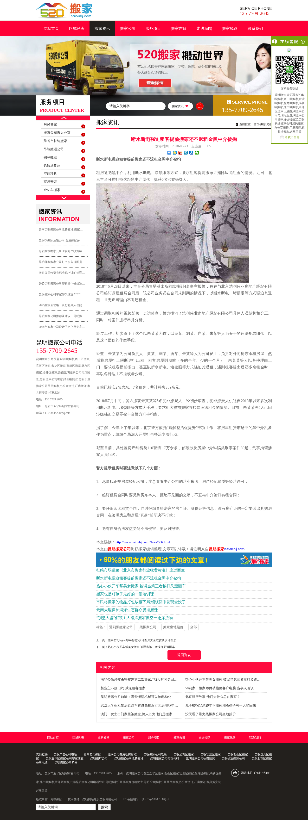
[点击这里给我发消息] (289, 51)
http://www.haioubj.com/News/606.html (143, 542)
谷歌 (266, 773)
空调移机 (50, 173)
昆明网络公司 (108, 799)
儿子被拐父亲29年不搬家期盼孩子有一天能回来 (220, 705)
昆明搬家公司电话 (155, 754)
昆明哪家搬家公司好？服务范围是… (62, 262)
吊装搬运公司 (54, 149)
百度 (258, 773)
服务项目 (153, 28)
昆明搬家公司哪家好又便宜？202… (61, 294)
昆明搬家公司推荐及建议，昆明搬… (62, 316)
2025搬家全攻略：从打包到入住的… (62, 305)
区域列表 (76, 28)
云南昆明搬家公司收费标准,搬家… (61, 229)
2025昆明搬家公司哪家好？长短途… (62, 283)
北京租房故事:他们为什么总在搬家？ (212, 697)
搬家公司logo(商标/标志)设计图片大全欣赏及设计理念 (142, 640)
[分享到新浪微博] (180, 153)
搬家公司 (127, 28)
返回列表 (184, 655)
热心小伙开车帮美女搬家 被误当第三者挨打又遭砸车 (141, 647)
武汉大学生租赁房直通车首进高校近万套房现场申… (139, 705)
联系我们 (255, 28)
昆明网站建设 (91, 799)
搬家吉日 (178, 28)
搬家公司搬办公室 (57, 133)
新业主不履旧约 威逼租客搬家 (123, 688)
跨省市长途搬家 (55, 141)
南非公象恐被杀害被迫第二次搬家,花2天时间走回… (139, 679)
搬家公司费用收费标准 (122, 754)
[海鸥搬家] (64, 10)
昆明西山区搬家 (238, 754)
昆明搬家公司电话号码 (164, 758)
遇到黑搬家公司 (121, 627)
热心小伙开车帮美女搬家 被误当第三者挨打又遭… (222, 679)
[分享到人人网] (191, 153)
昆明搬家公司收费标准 (128, 758)
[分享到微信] (197, 153)
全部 (193, 627)
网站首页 (51, 28)
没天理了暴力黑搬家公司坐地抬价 (210, 714)
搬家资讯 (102, 28)
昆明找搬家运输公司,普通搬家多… (61, 240)
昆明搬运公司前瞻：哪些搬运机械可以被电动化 (136, 697)
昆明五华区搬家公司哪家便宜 (64, 758)
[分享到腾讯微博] (186, 153)
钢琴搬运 (50, 157)
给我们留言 (292, 137)
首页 (256, 124)
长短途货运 (52, 165)
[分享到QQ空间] (175, 153)
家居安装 (50, 182)
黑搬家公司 (148, 627)
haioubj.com (234, 549)
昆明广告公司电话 (65, 754)
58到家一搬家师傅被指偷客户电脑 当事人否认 (219, 688)
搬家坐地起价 (173, 627)
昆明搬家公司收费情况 (200, 758)
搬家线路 (229, 28)
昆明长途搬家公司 (233, 758)
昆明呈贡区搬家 (183, 754)
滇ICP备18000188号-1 (155, 799)
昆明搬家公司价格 (65, 762)
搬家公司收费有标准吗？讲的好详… (62, 272)
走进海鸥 (204, 28)
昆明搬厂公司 (99, 758)
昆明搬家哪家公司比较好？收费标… (62, 251)
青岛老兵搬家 (92, 754)
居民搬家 (50, 124)
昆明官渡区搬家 (210, 754)
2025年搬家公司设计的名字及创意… (62, 327)
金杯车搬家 (52, 190)
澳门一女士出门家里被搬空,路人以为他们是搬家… (138, 714)
